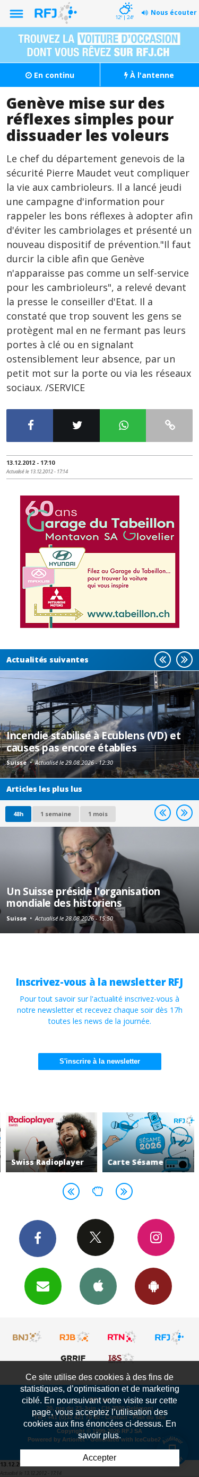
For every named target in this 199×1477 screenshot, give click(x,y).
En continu (53, 75)
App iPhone (98, 1286)
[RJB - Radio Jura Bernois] (75, 1337)
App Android (153, 1286)
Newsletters (43, 1286)
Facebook (37, 1238)
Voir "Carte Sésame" (148, 1142)
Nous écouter (174, 12)
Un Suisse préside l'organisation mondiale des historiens (83, 897)
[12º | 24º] (124, 1)
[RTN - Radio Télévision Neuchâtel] (122, 1337)
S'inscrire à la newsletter (99, 1061)
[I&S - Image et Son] (122, 1358)
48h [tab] (18, 814)
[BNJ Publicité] (27, 1337)
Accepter (99, 1457)
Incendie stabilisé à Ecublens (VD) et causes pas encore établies (93, 741)
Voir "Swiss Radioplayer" (52, 1142)
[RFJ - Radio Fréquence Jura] (169, 1337)
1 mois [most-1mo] (98, 814)
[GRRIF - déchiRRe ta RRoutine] (75, 1358)
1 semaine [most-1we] (55, 814)
